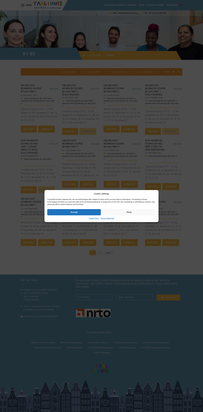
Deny (129, 212)
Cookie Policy (94, 218)
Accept (74, 212)
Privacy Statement (107, 218)
